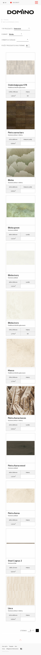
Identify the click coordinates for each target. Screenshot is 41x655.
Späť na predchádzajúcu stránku (11, 22)
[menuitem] (6, 2)
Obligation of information (12, 648)
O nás (3, 648)
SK (3, 2)
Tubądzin (11, 646)
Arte (16, 646)
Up (20, 640)
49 (33, 630)
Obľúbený (16, 2)
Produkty (6, 19)
